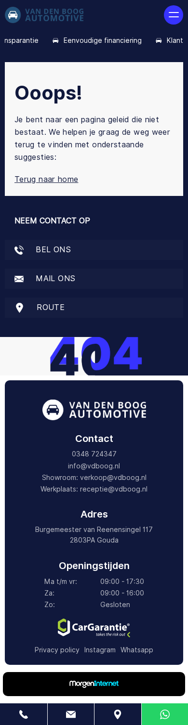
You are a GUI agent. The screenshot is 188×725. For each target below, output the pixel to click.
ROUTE (49, 307)
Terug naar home (46, 179)
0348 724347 (94, 454)
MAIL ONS (54, 278)
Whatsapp (137, 650)
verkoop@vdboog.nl (113, 477)
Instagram (100, 650)
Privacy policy (57, 650)
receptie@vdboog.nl (114, 489)
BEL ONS (52, 249)
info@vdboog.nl (94, 466)
